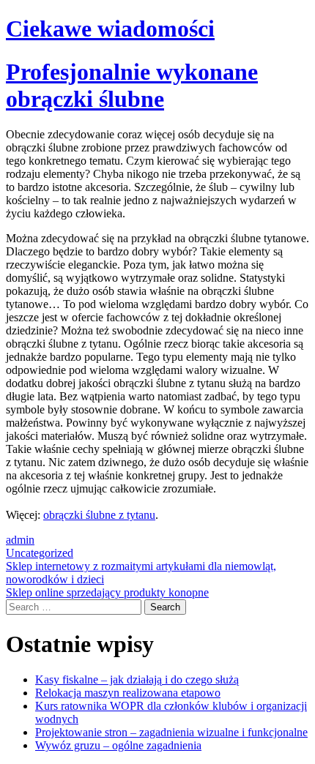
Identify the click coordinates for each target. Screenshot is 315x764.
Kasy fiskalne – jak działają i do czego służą (137, 679)
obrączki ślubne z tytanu (99, 515)
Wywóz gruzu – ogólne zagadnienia (118, 745)
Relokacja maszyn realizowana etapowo (127, 692)
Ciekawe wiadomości (110, 28)
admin (20, 539)
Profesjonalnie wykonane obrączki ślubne (132, 85)
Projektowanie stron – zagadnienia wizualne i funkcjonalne (171, 732)
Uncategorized (39, 553)
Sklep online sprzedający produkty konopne (107, 592)
